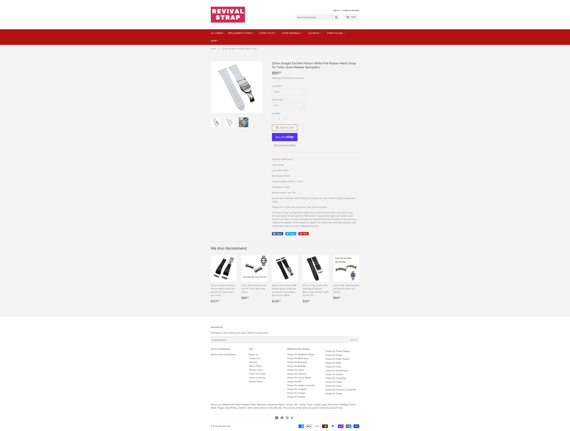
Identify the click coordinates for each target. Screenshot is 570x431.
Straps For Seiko (333, 366)
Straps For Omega (296, 393)
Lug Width (314, 33)
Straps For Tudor (334, 385)
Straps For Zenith (334, 393)
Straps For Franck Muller (299, 377)
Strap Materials (291, 33)
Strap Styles (267, 33)
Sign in (336, 10)
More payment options (285, 145)
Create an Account (351, 10)
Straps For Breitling (296, 366)
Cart (353, 17)
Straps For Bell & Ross (297, 358)
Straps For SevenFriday (337, 370)
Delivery (253, 362)
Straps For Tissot (334, 382)
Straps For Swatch (334, 374)
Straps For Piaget (334, 355)
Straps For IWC (294, 381)
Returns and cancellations (223, 354)
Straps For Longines (297, 389)
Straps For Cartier (295, 370)
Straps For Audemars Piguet (300, 354)
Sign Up (353, 340)
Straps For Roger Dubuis (337, 359)
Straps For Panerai (296, 396)
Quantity (276, 113)
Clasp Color (277, 99)
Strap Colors (335, 33)
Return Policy (255, 366)
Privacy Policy (256, 370)
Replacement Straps (240, 33)
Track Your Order (257, 373)
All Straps (217, 33)
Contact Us (254, 358)
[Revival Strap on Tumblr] (292, 418)
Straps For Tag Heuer (336, 378)
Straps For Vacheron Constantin (341, 389)
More (214, 41)
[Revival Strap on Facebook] (276, 418)
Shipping (276, 78)
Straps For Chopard (296, 373)
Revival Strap (224, 426)
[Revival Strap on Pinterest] (282, 418)
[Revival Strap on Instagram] (287, 418)
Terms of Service (257, 377)
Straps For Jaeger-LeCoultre (301, 385)
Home (213, 48)
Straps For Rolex (333, 362)
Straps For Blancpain (297, 362)
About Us (253, 354)
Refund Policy (255, 381)
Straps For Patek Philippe (338, 351)
